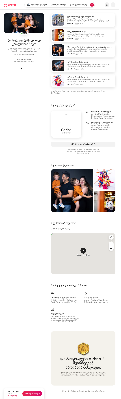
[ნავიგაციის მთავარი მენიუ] (113, 4)
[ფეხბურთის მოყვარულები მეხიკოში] (83, 20)
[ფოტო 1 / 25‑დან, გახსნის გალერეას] (72, 190)
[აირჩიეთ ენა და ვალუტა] (107, 4)
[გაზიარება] (21, 67)
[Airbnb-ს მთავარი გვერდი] (10, 4)
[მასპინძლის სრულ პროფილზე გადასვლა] (66, 124)
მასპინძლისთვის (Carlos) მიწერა (83, 144)
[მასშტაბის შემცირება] (111, 248)
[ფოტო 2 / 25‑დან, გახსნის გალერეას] (104, 179)
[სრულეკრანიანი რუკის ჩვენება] (111, 237)
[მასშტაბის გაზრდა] (111, 243)
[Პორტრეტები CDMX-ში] (83, 35)
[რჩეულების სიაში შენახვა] (27, 67)
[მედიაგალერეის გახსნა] (24, 23)
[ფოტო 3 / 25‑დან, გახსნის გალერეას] (104, 201)
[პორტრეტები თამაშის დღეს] (83, 65)
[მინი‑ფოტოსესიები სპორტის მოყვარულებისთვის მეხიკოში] (83, 50)
